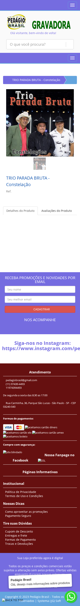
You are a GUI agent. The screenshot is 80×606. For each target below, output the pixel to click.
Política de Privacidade (20, 492)
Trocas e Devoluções (19, 544)
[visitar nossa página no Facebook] (28, 330)
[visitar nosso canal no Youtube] (51, 330)
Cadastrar (41, 309)
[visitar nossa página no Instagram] (36, 330)
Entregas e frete (16, 535)
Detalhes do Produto (20, 211)
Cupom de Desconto (19, 531)
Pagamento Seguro (18, 516)
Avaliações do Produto (56, 211)
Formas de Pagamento (20, 540)
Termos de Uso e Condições (24, 496)
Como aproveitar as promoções (26, 512)
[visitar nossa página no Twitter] (43, 330)
